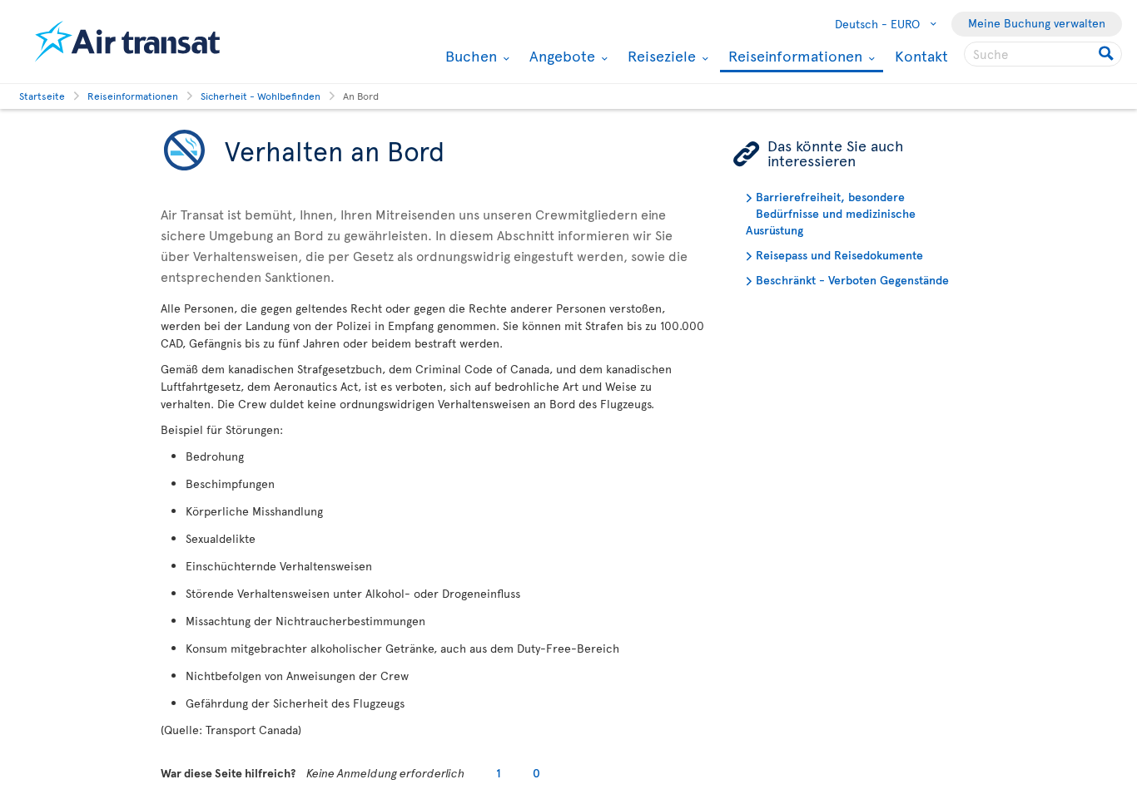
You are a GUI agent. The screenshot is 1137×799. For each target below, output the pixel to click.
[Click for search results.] (1107, 54)
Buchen (469, 56)
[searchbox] (1043, 54)
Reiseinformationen (793, 57)
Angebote (560, 56)
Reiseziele (659, 56)
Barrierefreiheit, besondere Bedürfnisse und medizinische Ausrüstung (831, 213)
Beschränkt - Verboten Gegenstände (852, 280)
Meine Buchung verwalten (1036, 23)
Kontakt (921, 55)
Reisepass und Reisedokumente (839, 255)
